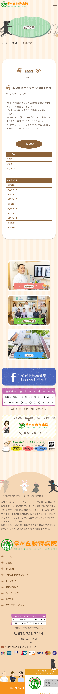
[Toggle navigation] (55, 4)
